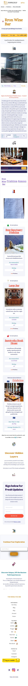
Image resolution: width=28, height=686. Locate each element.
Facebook (14, 654)
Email (14, 651)
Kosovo (22, 181)
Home (2, 6)
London (12, 626)
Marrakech (12, 643)
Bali (12, 632)
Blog (14, 607)
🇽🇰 (8, 381)
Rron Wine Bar (17, 6)
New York (12, 634)
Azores (12, 637)
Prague (12, 629)
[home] (10, 2)
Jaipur (12, 640)
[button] (23, 3)
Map (14, 610)
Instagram (14, 656)
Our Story (14, 604)
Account (14, 613)
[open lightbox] (14, 244)
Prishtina (8, 6)
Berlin (12, 623)
